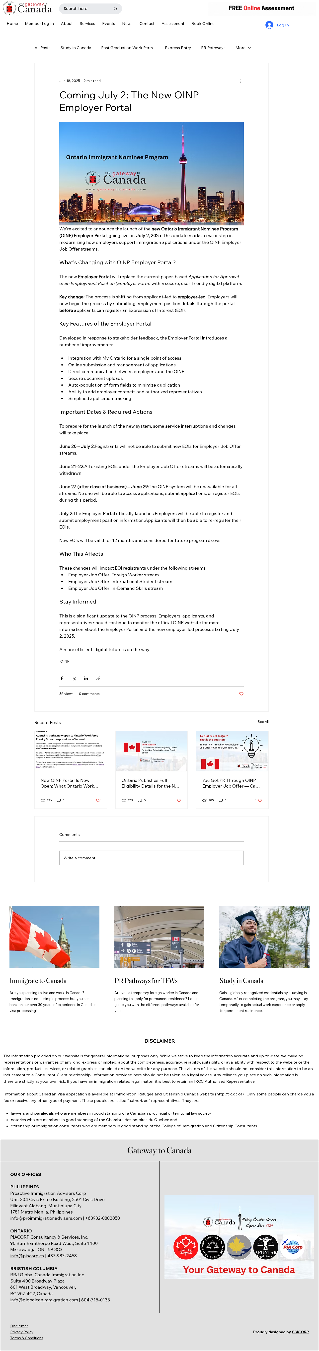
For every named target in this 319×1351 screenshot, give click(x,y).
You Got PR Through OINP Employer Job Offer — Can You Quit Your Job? (230, 783)
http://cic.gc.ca (229, 1093)
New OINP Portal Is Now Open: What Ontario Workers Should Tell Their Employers (70, 783)
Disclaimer (19, 1326)
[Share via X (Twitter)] (74, 678)
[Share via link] (98, 678)
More (240, 47)
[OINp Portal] (71, 751)
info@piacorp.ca (27, 1256)
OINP (65, 661)
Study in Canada (76, 47)
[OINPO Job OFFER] (232, 751)
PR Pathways (213, 47)
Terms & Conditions (26, 1338)
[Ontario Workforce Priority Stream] (152, 751)
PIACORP (300, 1332)
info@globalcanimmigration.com (44, 1300)
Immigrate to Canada (38, 980)
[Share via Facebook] (61, 678)
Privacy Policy (21, 1332)
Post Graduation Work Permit (128, 47)
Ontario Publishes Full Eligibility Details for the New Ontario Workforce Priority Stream (151, 783)
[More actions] (241, 81)
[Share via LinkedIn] (86, 678)
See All (263, 721)
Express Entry (178, 47)
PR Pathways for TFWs (146, 980)
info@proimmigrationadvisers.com (46, 1218)
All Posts (42, 47)
